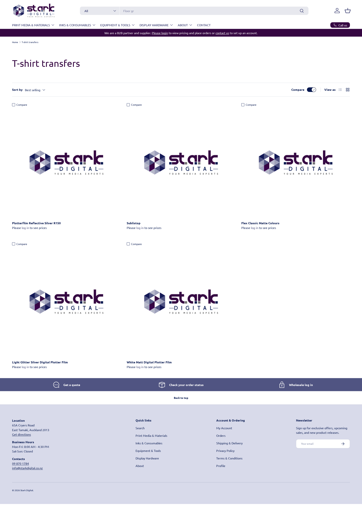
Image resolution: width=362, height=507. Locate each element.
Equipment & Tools (115, 25)
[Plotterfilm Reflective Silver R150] (66, 162)
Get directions (21, 434)
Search (140, 428)
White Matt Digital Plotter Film (149, 362)
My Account (224, 428)
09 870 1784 (20, 463)
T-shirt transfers (30, 42)
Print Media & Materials (31, 25)
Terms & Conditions (229, 458)
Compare (297, 90)
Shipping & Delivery (229, 443)
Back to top (181, 397)
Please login (160, 33)
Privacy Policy (225, 450)
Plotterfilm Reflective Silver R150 (36, 223)
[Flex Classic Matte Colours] (295, 162)
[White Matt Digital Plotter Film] (181, 301)
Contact (204, 25)
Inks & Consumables (75, 25)
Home (15, 42)
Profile (220, 466)
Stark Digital (26, 490)
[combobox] (194, 11)
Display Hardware (154, 25)
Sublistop (133, 223)
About (183, 25)
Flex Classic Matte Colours (260, 223)
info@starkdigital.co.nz (27, 468)
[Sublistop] (181, 162)
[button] (348, 10)
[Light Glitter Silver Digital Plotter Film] (66, 301)
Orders (220, 435)
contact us (222, 33)
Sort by (17, 90)
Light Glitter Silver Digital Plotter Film (40, 362)
